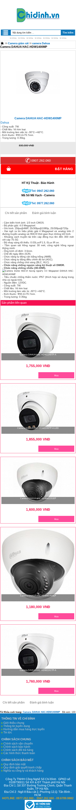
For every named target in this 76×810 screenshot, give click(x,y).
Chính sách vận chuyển (18, 743)
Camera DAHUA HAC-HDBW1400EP (38, 595)
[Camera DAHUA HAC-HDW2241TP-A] (38, 650)
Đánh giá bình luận (44, 212)
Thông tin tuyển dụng (16, 726)
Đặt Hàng (64, 169)
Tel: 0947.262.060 (42, 190)
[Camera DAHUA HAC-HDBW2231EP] (38, 481)
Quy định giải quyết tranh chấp (22, 767)
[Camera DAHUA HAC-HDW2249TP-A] (38, 333)
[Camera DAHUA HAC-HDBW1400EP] (38, 564)
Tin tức (7, 732)
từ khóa (13, 38)
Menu (5, 33)
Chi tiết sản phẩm (16, 212)
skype (26, 191)
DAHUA (36, 712)
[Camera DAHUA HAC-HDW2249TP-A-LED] (38, 409)
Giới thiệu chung (13, 722)
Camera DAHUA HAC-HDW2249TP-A (38, 354)
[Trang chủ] (2, 43)
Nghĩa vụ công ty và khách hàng (23, 770)
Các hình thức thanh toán (19, 753)
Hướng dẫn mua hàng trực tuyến (24, 729)
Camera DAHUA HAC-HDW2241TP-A (38, 670)
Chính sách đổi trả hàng (18, 749)
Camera (27, 712)
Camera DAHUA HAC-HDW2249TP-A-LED (38, 428)
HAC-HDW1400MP (50, 712)
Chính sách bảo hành (16, 746)
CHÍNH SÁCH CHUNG (16, 739)
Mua (56, 375)
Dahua (5, 122)
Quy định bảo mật (14, 764)
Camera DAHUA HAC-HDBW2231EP (38, 498)
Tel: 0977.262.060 (42, 203)
